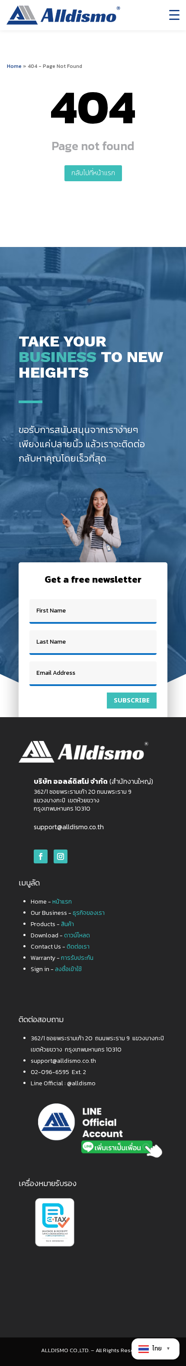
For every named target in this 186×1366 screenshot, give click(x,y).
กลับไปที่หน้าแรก (93, 173)
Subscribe (132, 700)
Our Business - (68, 912)
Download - (60, 935)
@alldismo (81, 1083)
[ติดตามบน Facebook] (41, 856)
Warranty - (62, 957)
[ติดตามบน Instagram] (60, 856)
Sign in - (56, 969)
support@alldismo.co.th (69, 826)
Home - (51, 901)
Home (14, 66)
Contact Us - (60, 946)
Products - (52, 924)
